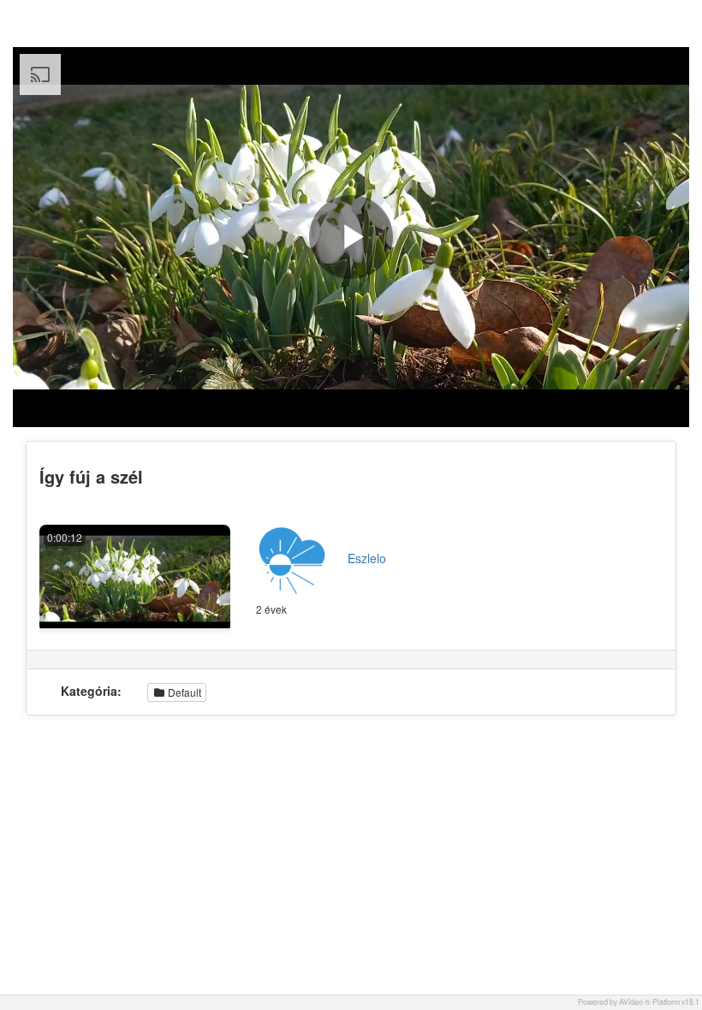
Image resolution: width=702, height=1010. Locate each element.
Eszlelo (367, 558)
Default (183, 692)
